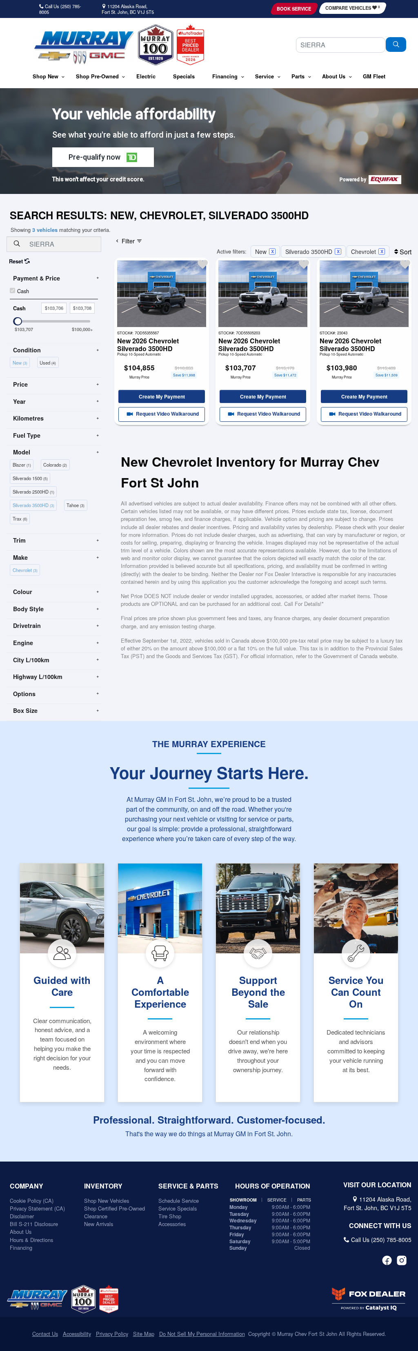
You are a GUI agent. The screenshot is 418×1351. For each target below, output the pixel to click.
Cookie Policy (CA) (31, 1200)
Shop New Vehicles (106, 1200)
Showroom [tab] (243, 1200)
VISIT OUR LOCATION (377, 1185)
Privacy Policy (112, 1334)
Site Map (143, 1334)
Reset (16, 261)
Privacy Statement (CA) (37, 1208)
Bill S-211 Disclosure (34, 1224)
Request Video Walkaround (167, 413)
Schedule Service (178, 1200)
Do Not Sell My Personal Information (202, 1334)
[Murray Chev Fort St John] (84, 47)
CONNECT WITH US (380, 1225)
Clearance (95, 1216)
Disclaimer (22, 1216)
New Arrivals (98, 1224)
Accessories (172, 1224)
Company (26, 1186)
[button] (45, 77)
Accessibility (77, 1334)
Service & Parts (188, 1186)
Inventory (103, 1186)
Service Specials (177, 1208)
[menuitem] (21, 362)
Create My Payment (162, 396)
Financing (21, 1247)
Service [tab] (277, 1200)
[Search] (396, 44)
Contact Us (45, 1334)
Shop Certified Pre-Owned (114, 1208)
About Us (20, 1231)
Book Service (294, 8)
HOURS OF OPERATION (272, 1186)
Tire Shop (169, 1216)
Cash (23, 291)
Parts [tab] (304, 1200)
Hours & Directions (31, 1240)
